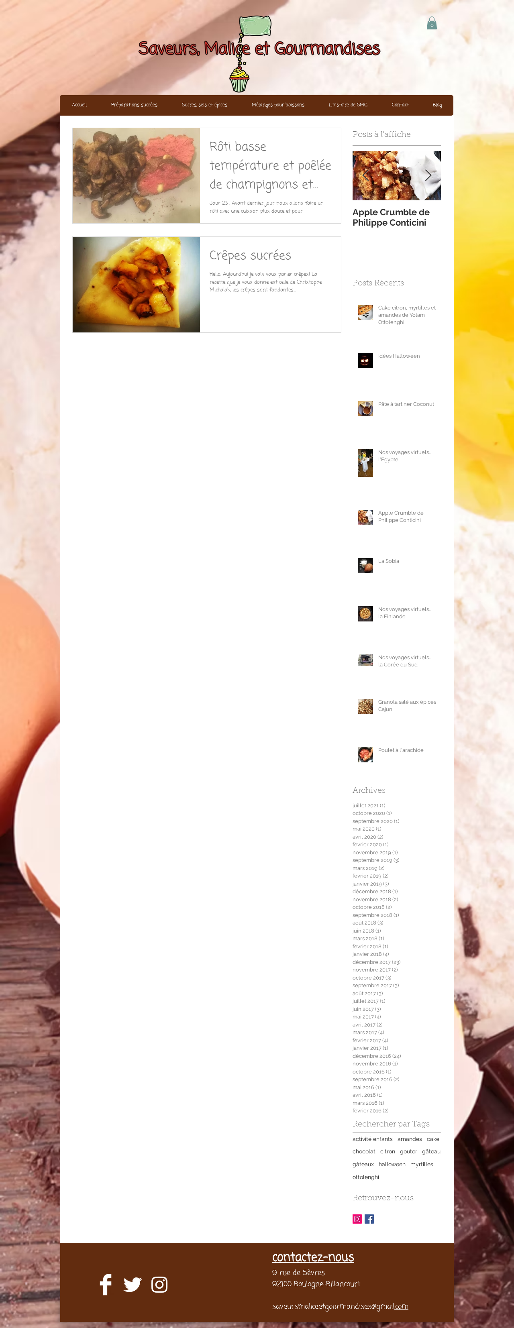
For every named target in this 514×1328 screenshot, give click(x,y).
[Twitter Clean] (132, 1284)
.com (401, 1306)
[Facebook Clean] (105, 1284)
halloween (392, 1164)
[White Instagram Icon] (159, 1284)
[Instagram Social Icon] (357, 1219)
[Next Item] (428, 175)
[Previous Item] (365, 175)
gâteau (431, 1151)
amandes (410, 1139)
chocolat (364, 1151)
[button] (431, 22)
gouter (408, 1151)
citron (387, 1151)
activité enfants (373, 1139)
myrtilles (421, 1164)
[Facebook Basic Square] (369, 1219)
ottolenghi (366, 1177)
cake (433, 1139)
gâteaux (363, 1164)
